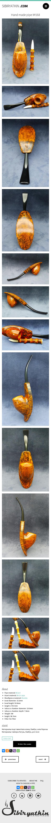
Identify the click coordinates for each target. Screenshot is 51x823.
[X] (10, 750)
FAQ (41, 781)
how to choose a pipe (25, 783)
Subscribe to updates (17, 781)
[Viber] (14, 750)
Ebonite (24, 698)
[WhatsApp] (18, 750)
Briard (18, 693)
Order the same (24, 744)
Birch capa (21, 695)
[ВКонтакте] (3, 750)
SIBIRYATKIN (15, 6)
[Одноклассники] (7, 750)
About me (33, 781)
